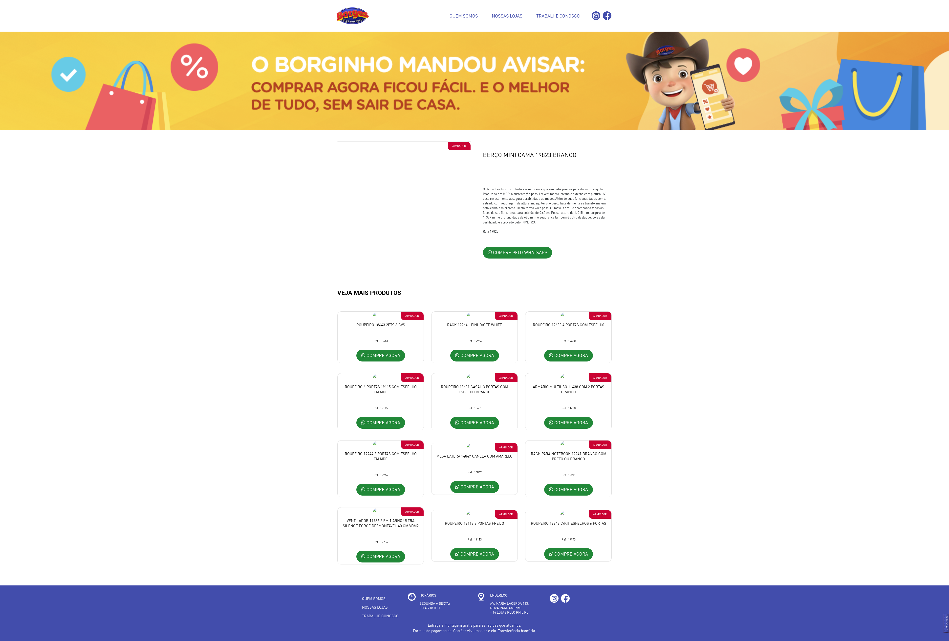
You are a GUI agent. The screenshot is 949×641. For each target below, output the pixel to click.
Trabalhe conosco (558, 16)
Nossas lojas (507, 16)
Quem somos (464, 16)
